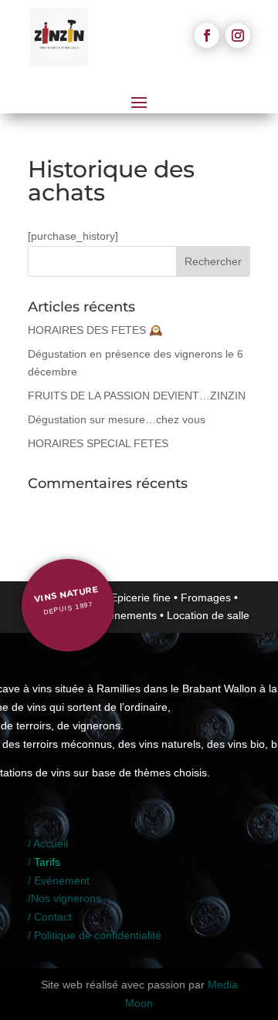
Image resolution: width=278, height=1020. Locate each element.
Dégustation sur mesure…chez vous (116, 419)
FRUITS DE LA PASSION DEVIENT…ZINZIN (137, 395)
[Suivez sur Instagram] (237, 35)
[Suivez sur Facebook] (207, 35)
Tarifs (47, 862)
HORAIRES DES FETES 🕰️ (95, 330)
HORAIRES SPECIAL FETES (98, 443)
